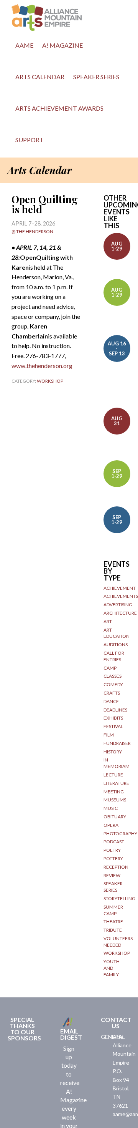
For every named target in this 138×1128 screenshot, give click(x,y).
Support (29, 139)
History (113, 752)
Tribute (113, 930)
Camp (110, 668)
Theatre (113, 921)
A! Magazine (62, 45)
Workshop (50, 381)
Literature (116, 783)
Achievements (121, 596)
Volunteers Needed (118, 942)
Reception (116, 867)
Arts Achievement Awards (59, 108)
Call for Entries (114, 656)
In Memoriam (117, 763)
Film (109, 735)
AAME (24, 45)
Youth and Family (112, 968)
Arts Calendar (39, 76)
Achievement (120, 588)
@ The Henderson (32, 231)
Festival (113, 726)
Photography (120, 833)
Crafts (112, 693)
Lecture (113, 775)
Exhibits (113, 718)
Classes (113, 676)
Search (56, 142)
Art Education (117, 633)
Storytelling (119, 898)
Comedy (113, 684)
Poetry (112, 850)
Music (111, 808)
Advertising (118, 604)
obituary (115, 816)
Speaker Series (96, 76)
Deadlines (115, 710)
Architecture (120, 613)
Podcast (114, 841)
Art (108, 621)
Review (112, 875)
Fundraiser (117, 743)
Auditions (116, 644)
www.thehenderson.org (42, 365)
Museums (115, 800)
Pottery (113, 858)
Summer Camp (113, 910)
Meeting (114, 792)
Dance (111, 701)
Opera (111, 825)
